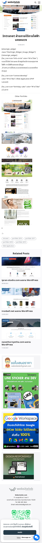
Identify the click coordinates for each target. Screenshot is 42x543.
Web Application (8, 246)
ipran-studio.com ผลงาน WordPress (20, 280)
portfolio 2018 (8, 242)
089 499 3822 (22, 502)
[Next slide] (37, 431)
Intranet (6, 238)
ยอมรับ (20, 532)
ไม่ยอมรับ (20, 538)
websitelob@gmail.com (23, 505)
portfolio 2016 (17, 238)
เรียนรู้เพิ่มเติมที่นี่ (27, 527)
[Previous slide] (5, 431)
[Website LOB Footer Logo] (21, 491)
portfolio (21, 29)
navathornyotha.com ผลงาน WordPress (16, 343)
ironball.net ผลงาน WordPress (17, 311)
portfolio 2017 (30, 238)
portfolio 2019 (21, 242)
